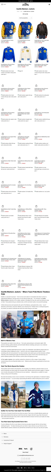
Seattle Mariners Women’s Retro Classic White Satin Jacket (24, 65)
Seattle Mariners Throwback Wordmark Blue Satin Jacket (24, 113)
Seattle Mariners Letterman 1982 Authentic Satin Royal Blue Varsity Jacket (25, 285)
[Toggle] (2, 433)
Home (18, 11)
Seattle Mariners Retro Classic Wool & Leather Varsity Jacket (8, 284)
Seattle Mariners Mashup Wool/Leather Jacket (40, 161)
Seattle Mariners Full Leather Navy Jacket (8, 234)
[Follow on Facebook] (22, 459)
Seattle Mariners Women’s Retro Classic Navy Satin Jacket (7, 113)
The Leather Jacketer (7, 359)
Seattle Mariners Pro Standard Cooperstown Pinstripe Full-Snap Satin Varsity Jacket (24, 260)
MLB (21, 11)
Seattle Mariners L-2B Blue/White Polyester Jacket (25, 210)
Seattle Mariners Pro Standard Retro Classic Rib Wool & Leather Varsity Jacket (42, 234)
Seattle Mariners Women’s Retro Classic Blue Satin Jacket (7, 65)
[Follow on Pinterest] (29, 459)
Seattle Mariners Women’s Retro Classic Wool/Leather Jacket (41, 65)
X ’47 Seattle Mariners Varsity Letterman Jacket (7, 41)
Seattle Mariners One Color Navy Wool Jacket (24, 185)
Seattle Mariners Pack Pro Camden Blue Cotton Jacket (8, 185)
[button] (3, 4)
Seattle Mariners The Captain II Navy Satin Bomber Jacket (8, 137)
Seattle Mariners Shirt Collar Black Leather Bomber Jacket (42, 41)
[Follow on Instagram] (24, 459)
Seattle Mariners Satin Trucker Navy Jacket (8, 210)
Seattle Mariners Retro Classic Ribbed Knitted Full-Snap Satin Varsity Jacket (41, 260)
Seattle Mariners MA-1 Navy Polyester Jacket (40, 210)
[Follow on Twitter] (27, 459)
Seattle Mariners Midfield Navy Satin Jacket (42, 137)
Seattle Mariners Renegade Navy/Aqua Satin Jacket (23, 137)
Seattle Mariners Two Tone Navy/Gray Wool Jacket (40, 185)
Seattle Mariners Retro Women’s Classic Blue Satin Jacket (41, 89)
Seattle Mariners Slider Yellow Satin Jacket (8, 161)
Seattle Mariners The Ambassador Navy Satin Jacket (42, 113)
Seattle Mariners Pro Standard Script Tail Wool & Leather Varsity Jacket (8, 259)
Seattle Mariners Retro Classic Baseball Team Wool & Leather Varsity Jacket (24, 234)
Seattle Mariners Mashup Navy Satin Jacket (25, 161)
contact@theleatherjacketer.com (26, 455)
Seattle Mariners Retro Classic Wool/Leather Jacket (24, 89)
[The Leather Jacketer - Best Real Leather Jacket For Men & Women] (25, 4)
